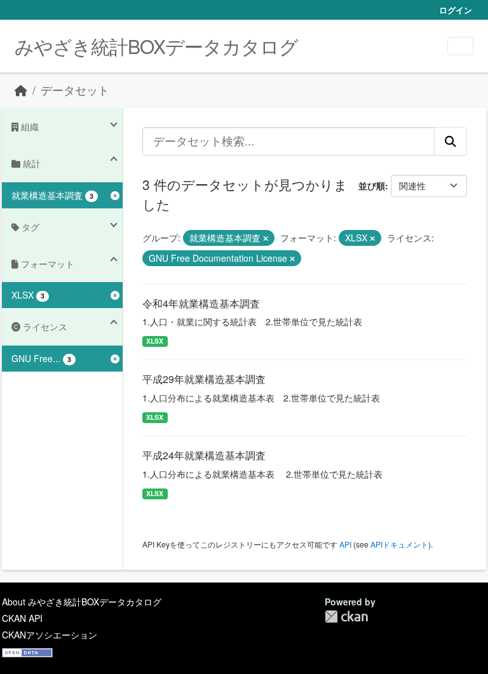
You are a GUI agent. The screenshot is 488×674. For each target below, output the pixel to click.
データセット (75, 90)
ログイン (455, 10)
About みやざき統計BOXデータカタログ (81, 601)
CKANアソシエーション (49, 634)
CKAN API (22, 618)
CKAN (346, 616)
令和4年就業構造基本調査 (201, 303)
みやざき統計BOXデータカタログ (156, 46)
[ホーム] (21, 90)
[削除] (265, 238)
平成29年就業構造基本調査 (204, 379)
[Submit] (450, 141)
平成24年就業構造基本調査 (204, 455)
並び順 (371, 185)
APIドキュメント (399, 544)
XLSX (154, 341)
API (345, 544)
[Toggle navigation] (460, 46)
